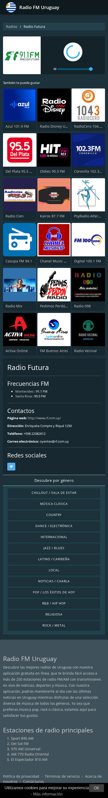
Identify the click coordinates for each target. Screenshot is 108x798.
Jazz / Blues (54, 548)
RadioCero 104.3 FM (90, 126)
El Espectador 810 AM (29, 759)
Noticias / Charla (54, 581)
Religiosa (54, 614)
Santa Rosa (23, 396)
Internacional (54, 537)
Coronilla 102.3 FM (89, 171)
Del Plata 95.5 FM (20, 171)
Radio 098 (82, 306)
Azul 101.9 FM (17, 126)
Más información (48, 794)
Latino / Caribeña (54, 559)
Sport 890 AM (22, 738)
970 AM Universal (25, 748)
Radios (11, 26)
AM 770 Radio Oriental (30, 754)
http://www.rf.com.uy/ (44, 418)
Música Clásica (54, 504)
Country (54, 515)
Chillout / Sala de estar (54, 493)
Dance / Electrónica (54, 526)
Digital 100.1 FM (87, 261)
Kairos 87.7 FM (52, 216)
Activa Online (17, 350)
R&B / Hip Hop (54, 603)
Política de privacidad (21, 776)
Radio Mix (14, 306)
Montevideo (24, 391)
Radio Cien (15, 216)
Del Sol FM (20, 743)
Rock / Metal (54, 625)
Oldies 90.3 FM (52, 171)
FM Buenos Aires (54, 350)
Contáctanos (33, 781)
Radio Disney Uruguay (58, 126)
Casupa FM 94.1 (19, 261)
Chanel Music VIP (54, 261)
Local (54, 570)
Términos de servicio (62, 776)
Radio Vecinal (85, 350)
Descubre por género (54, 480)
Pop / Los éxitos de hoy (54, 592)
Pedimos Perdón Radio (59, 306)
